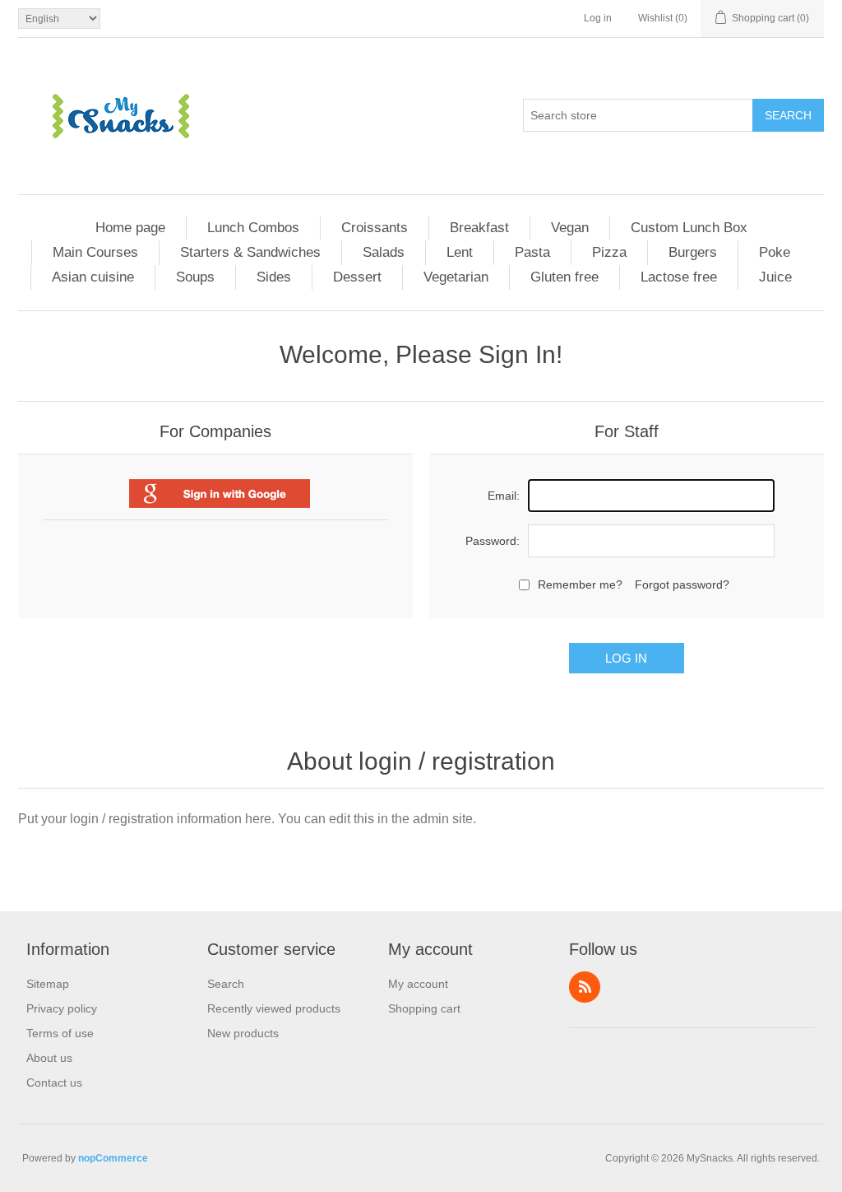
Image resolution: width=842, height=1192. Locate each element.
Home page (130, 227)
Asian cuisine (93, 277)
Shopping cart (424, 1008)
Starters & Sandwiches (250, 252)
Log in (598, 18)
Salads (384, 252)
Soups (195, 277)
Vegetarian (455, 277)
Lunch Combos (253, 227)
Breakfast (479, 227)
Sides (274, 277)
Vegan (570, 227)
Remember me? (580, 584)
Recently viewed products (273, 1008)
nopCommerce (113, 1158)
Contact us (54, 1082)
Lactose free (679, 277)
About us (49, 1057)
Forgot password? (682, 584)
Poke (774, 252)
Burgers (693, 252)
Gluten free (564, 277)
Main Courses (95, 252)
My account (418, 983)
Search (788, 115)
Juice (775, 277)
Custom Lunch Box (689, 227)
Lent (459, 252)
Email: (504, 495)
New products (243, 1033)
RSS (584, 987)
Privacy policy (61, 1008)
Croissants (374, 227)
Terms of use (60, 1033)
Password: (492, 540)
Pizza (609, 252)
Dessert (357, 277)
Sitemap (47, 983)
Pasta (532, 252)
